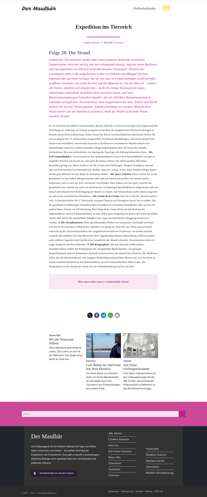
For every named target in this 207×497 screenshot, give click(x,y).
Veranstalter (152, 448)
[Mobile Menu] (181, 8)
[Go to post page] (103, 345)
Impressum (113, 491)
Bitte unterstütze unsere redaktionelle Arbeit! (103, 281)
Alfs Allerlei (115, 433)
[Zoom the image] (166, 7)
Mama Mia (114, 457)
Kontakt (139, 491)
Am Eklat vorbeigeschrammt (136, 367)
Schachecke (114, 463)
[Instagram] (169, 434)
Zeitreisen (113, 475)
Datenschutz (127, 491)
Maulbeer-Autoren (156, 454)
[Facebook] (149, 434)
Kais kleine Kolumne (120, 451)
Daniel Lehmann (92, 42)
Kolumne (119, 42)
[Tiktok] (149, 440)
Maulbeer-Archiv (155, 460)
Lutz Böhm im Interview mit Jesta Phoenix (103, 367)
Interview (113, 445)
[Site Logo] (39, 8)
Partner (148, 491)
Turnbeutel (114, 469)
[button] (90, 315)
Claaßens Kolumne (118, 439)
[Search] (182, 414)
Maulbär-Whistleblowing (159, 472)
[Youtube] (162, 434)
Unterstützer (152, 466)
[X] (156, 434)
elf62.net (158, 491)
